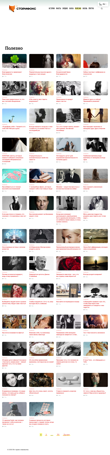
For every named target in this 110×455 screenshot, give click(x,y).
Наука (71, 9)
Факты (58, 9)
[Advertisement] (55, 30)
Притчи (91, 9)
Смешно (65, 9)
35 (58, 434)
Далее (66, 434)
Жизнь (84, 9)
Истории (52, 9)
